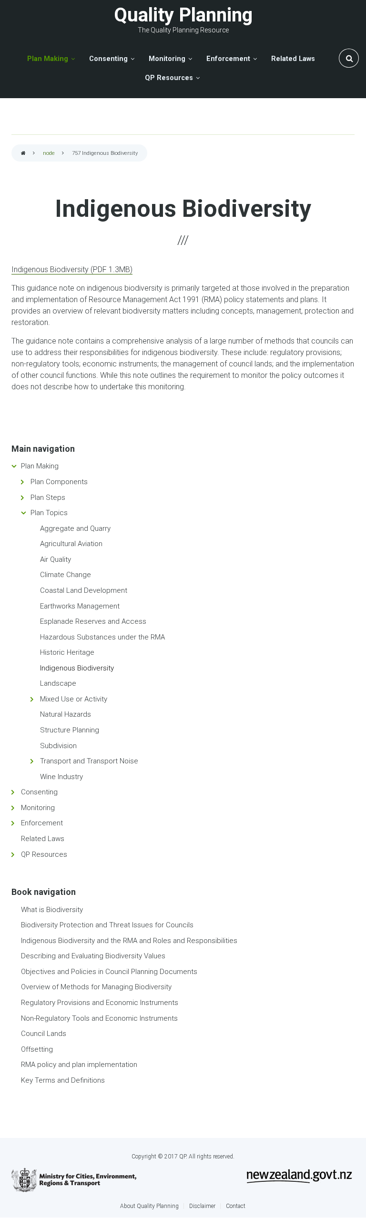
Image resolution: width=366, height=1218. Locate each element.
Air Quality (55, 559)
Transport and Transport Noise (89, 761)
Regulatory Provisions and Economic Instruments (99, 1002)
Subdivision (58, 745)
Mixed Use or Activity (73, 699)
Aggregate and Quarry (75, 528)
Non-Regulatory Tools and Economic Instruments (99, 1018)
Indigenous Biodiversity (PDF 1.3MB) (71, 269)
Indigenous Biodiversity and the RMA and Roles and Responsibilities (129, 940)
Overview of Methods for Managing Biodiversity (96, 987)
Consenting (39, 792)
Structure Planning (69, 730)
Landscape (58, 683)
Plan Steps (47, 497)
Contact (235, 1206)
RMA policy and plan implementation (79, 1064)
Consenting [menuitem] (108, 59)
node (49, 153)
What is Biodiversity (52, 909)
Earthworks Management (80, 606)
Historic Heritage (67, 652)
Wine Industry (61, 776)
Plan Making (40, 466)
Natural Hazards (65, 714)
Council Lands (43, 1033)
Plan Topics (49, 512)
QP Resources (44, 854)
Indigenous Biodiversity (77, 668)
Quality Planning (183, 15)
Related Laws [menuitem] (293, 59)
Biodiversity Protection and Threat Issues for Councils (107, 925)
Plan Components (59, 481)
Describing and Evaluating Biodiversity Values (93, 956)
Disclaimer (202, 1206)
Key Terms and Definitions (63, 1080)
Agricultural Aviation (71, 543)
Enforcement (42, 823)
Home (23, 154)
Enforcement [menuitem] (228, 59)
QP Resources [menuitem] (169, 78)
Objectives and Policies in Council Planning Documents (109, 971)
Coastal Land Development (83, 590)
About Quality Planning (149, 1206)
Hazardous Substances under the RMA (102, 637)
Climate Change (65, 574)
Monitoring (38, 807)
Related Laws (42, 838)
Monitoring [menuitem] (167, 59)
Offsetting (37, 1049)
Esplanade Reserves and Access (93, 621)
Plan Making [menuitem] (47, 59)
